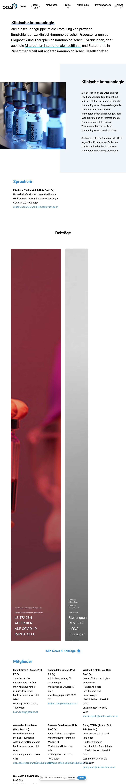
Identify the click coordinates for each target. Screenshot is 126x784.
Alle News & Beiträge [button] (61, 651)
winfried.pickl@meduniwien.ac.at (100, 716)
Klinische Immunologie (24, 612)
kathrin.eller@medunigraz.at (62, 703)
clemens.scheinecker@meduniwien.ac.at (69, 763)
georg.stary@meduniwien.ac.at (99, 767)
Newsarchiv (38, 612)
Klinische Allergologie (33, 608)
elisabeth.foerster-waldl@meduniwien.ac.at (35, 207)
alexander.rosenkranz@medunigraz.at (32, 763)
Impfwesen (19, 608)
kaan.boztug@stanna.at (25, 712)
